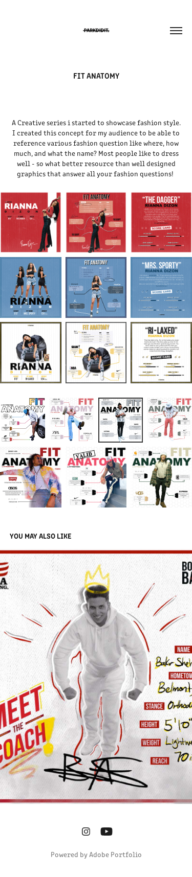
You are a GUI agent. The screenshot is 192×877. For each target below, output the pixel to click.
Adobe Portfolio (115, 854)
